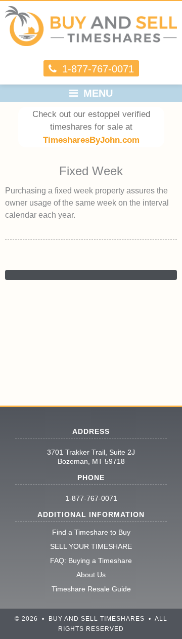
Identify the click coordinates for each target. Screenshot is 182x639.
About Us (91, 575)
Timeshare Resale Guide (91, 589)
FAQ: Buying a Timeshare (91, 560)
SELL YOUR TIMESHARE (91, 546)
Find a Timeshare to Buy (91, 532)
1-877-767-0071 (91, 498)
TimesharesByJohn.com (91, 140)
